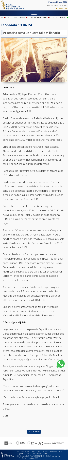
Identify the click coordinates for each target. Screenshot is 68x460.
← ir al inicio (34, 431)
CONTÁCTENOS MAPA (56, 5)
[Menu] (34, 13)
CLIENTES (62, 8)
